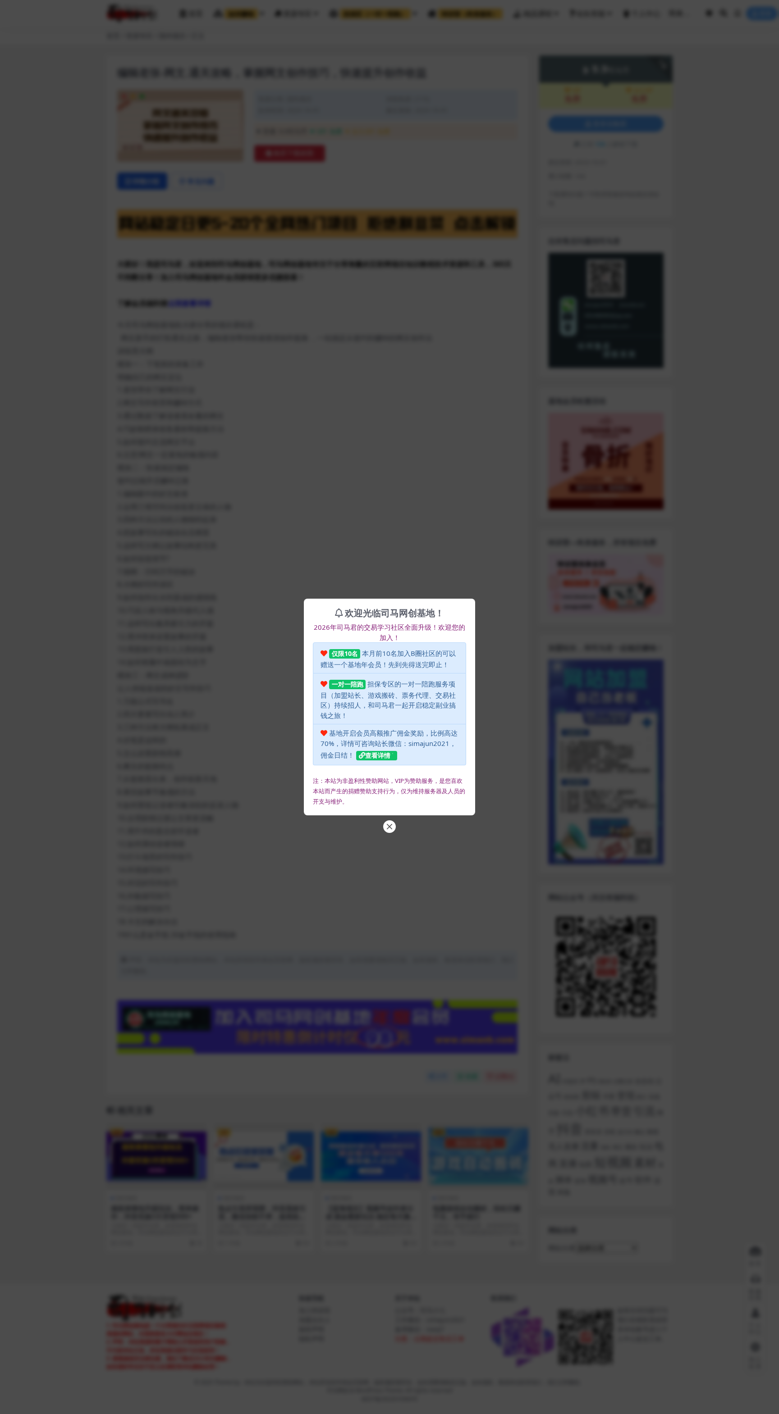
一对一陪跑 (347, 684)
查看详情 (377, 755)
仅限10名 (345, 653)
